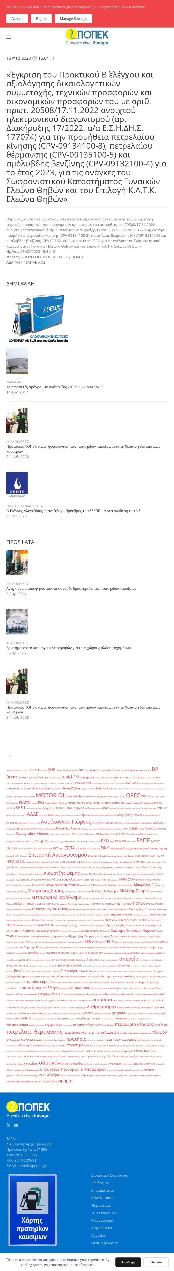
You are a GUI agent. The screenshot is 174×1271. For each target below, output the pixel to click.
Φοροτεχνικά (102, 1220)
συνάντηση (30, 1051)
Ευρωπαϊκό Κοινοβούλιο (117, 856)
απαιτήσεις (105, 960)
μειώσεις (77, 1013)
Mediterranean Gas (153, 789)
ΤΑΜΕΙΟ (160, 931)
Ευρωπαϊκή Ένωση (97, 855)
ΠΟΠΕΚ (139, 903)
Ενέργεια (129, 848)
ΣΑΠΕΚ (142, 920)
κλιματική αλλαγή (154, 1000)
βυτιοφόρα (68, 971)
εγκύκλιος (129, 976)
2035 (37, 770)
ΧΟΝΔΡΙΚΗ (162, 941)
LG (124, 789)
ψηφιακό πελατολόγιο (44, 1081)
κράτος (33, 1007)
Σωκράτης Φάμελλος (90, 931)
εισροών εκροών (39, 981)
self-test (10, 808)
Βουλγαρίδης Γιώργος (89, 829)
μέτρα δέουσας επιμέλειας (29, 1013)
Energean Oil (45, 783)
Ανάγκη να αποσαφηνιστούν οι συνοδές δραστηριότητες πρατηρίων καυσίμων (71, 588)
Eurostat (68, 783)
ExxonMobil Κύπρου (100, 783)
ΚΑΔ (22, 867)
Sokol (33, 808)
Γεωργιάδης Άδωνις (32, 833)
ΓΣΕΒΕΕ (133, 828)
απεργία (129, 958)
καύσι (90, 1000)
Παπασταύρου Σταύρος (39, 915)
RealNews (63, 803)
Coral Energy (55, 778)
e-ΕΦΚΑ (156, 777)
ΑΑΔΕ (33, 814)
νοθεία (25, 1017)
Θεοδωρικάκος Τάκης (72, 861)
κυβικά (49, 1007)
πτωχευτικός (101, 1045)
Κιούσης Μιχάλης (88, 874)
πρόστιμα (75, 1044)
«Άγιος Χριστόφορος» (15, 815)
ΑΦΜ (50, 815)
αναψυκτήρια (45, 960)
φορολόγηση (138, 1070)
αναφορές (35, 960)
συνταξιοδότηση (114, 1051)
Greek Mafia (31, 788)
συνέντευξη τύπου (52, 1051)
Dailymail (108, 778)
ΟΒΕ (39, 903)
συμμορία (20, 1051)
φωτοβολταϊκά (74, 1075)
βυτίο (57, 971)
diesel (131, 778)
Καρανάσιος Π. (144, 867)
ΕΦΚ (105, 848)
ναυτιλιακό (12, 1018)
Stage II (47, 808)
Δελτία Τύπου (102, 1197)
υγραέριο (31, 1063)
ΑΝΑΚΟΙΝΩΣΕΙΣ (17, 441)
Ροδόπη (113, 920)
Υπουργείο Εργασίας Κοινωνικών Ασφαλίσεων (47, 942)
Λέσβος (98, 880)
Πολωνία (27, 920)
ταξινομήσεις (28, 1056)
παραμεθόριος (53, 1024)
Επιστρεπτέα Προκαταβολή (152, 848)
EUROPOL (61, 783)
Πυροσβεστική (98, 920)
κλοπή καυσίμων (14, 1007)
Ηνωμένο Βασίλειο (33, 862)
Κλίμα (100, 874)
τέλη (147, 1051)
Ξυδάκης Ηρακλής (24, 903)
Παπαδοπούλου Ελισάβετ (118, 909)
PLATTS (24, 802)
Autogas (103, 770)
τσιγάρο (20, 1064)
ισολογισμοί (115, 994)
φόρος (91, 1075)
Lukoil (142, 789)
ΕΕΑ (98, 841)
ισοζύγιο (105, 994)
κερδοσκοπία (127, 1000)
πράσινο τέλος (51, 1040)
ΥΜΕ (27, 942)
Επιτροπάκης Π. (12, 856)
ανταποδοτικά (74, 959)
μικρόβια (129, 1013)
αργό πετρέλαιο (69, 965)
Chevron (31, 777)
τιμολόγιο (133, 1056)
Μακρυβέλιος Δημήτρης (60, 885)
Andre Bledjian (72, 770)
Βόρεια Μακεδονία (115, 829)
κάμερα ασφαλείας (150, 994)
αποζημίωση (144, 960)
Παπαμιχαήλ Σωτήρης (20, 915)
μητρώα (118, 1012)
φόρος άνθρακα (103, 1075)
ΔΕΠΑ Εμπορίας (89, 834)
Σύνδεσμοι (100, 1182)
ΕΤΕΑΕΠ (83, 848)
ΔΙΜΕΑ (125, 833)
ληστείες (128, 1007)
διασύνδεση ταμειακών (75, 976)
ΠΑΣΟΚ (112, 903)
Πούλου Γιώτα (39, 920)
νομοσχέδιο (62, 1018)
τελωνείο (62, 1056)
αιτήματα (125, 953)
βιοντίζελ (49, 971)
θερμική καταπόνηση (76, 994)
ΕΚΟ (105, 841)
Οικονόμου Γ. (85, 904)
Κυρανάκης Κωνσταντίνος (28, 879)
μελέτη (97, 1013)
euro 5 (53, 783)
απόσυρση (33, 966)
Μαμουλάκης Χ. (84, 885)
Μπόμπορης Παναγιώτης (134, 898)
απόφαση (42, 966)
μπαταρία (151, 1013)
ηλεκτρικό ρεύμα (30, 994)
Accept (17, 18)
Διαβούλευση (13, 841)
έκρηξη (152, 947)
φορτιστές (12, 1075)
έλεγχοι (10, 952)
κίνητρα (10, 1000)
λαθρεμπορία (80, 1007)
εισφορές (77, 982)
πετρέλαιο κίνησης (78, 1032)
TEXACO (60, 808)
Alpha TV (60, 770)
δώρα (120, 976)
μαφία (64, 1013)
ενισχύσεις (130, 982)
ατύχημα (96, 966)
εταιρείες (105, 988)
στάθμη (161, 1045)
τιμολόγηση (122, 1056)
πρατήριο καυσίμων (120, 1039)
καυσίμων (74, 1000)
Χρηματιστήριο (101, 947)
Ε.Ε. (86, 841)
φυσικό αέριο (49, 1075)
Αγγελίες (98, 1235)
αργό (54, 966)
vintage (113, 808)
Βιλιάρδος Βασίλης (46, 829)
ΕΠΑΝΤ (20, 848)
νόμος (71, 1019)
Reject (41, 18)
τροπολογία (11, 1064)
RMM (102, 803)
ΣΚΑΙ (25, 925)
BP (155, 769)
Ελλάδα (118, 848)
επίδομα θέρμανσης (147, 982)
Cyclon (97, 778)
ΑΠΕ (45, 815)
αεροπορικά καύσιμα (112, 953)
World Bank (152, 808)
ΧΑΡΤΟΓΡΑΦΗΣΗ (148, 942)
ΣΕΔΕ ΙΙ (157, 920)
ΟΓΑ (43, 904)
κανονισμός (29, 1000)
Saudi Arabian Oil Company (139, 803)
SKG (28, 808)
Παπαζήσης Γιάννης (141, 909)
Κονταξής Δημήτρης (131, 874)
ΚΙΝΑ (84, 867)
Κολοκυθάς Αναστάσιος (113, 874)
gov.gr (16, 788)
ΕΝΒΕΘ (11, 848)
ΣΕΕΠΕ (10, 925)
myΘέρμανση (102, 796)
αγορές (42, 953)
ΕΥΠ (98, 848)
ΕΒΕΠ (91, 841)
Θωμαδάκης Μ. (126, 862)
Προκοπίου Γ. (72, 920)
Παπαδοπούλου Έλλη (96, 909)
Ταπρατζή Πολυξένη (39, 936)
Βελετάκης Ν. (159, 822)
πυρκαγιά (111, 1045)
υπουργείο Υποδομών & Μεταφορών (73, 1069)
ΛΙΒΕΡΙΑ (79, 880)
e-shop (149, 778)
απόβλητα (12, 965)
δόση (115, 976)
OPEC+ (145, 796)
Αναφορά (11, 822)
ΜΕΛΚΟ (141, 880)
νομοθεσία (51, 1019)
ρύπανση (134, 1045)
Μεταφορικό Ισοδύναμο (56, 897)
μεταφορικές (106, 1013)
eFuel (26, 783)
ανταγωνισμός (59, 959)
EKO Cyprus (34, 783)
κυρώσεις (56, 1007)
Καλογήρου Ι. (129, 867)
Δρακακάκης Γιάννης (73, 841)
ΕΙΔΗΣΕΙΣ (13, 506)
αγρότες (74, 952)
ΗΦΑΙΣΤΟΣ (15, 861)
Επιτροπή (23, 856)
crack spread (87, 777)
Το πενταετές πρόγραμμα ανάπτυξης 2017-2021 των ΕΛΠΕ (54, 386)
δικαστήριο (92, 976)
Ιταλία (15, 867)
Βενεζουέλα (11, 829)
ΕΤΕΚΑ (89, 848)
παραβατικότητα (17, 1025)
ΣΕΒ (148, 920)
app (87, 770)
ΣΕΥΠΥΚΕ (19, 925)
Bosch (148, 770)
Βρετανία (103, 829)
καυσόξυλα (83, 1000)
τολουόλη (149, 1056)
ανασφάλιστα (24, 959)
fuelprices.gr (144, 783)
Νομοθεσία (100, 1205)
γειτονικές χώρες (105, 971)
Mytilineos (90, 796)
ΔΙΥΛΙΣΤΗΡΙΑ (141, 834)
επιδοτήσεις (31, 987)
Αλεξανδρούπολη (97, 815)
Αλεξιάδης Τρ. (110, 815)
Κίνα (93, 867)
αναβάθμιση (160, 953)
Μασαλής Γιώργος (126, 885)
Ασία (38, 823)
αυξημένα (113, 966)
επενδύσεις (12, 988)
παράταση (120, 1018)
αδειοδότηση (95, 952)
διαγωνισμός (46, 976)
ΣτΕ (159, 925)
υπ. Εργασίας (89, 1064)
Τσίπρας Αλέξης (129, 936)
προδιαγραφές (23, 1045)
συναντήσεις (68, 1050)
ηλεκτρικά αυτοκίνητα (129, 988)
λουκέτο (9, 1013)
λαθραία (71, 1007)
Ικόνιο (149, 862)
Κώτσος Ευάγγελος (64, 879)
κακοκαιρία (19, 1000)
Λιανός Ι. (106, 879)
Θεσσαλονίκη (105, 862)
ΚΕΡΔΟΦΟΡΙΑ (76, 867)
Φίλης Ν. (118, 942)
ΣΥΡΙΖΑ (49, 925)
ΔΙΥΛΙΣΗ (132, 834)
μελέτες (87, 1013)
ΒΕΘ (116, 823)
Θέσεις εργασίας (104, 1243)
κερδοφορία (138, 1000)
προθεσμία (38, 1045)
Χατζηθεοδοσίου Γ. (49, 947)
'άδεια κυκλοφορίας (14, 770)
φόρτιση (123, 1075)
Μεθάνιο (87, 891)
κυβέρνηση (41, 1007)
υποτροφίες (127, 1064)
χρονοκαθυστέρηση (137, 1075)
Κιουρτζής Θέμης (62, 873)
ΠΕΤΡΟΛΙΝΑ (124, 903)
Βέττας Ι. (122, 823)
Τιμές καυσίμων (104, 1212)
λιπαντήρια (146, 1007)
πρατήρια (76, 1039)
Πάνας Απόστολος (13, 909)
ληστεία (120, 1007)
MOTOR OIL (51, 795)
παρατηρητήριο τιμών (87, 1025)
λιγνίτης (136, 1007)
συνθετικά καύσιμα (96, 1050)
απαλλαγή (114, 960)
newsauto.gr (113, 796)
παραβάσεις (132, 1019)
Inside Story (90, 789)
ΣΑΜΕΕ (133, 920)
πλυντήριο (39, 1039)
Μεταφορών (87, 898)
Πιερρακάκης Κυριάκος (121, 914)
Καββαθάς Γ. (118, 867)
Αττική (94, 823)
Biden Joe (132, 770)
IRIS (111, 788)
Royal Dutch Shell (115, 802)
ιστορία (125, 994)
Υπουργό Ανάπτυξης (75, 942)
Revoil (96, 802)
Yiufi (165, 808)
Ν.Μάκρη (148, 898)
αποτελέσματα (156, 960)
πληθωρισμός (13, 1039)
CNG (40, 777)
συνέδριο (40, 1051)
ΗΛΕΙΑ (152, 856)
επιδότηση (51, 988)
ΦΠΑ (110, 941)
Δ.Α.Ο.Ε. (68, 834)
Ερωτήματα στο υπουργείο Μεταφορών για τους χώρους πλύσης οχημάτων (68, 647)
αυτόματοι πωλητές (139, 966)
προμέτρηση (50, 1045)
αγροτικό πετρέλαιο (58, 952)
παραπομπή (67, 1025)
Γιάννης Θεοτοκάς (57, 834)
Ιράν (8, 867)
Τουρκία (115, 936)
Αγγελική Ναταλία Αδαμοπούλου (66, 815)
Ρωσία (124, 920)
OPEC (133, 795)
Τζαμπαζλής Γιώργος (82, 936)
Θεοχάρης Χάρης (91, 862)
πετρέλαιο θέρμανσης (34, 1031)
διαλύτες (57, 976)
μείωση (70, 1013)
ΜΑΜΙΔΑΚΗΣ (128, 879)
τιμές (83, 1056)
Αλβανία (85, 815)
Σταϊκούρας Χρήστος (47, 931)
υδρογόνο (51, 1062)
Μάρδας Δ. (38, 884)
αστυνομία (87, 966)
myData (78, 796)
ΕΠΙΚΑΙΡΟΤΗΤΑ (32, 506)
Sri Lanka (39, 808)
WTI (159, 808)
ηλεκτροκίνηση (50, 993)
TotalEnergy (89, 808)
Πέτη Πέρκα (26, 909)
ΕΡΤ (55, 848)
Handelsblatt (56, 789)
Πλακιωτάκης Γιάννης (15, 920)
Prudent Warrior (51, 803)
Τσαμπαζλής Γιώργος (146, 936)
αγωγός (83, 952)
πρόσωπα (89, 1045)
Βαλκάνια (130, 823)
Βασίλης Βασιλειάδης (143, 823)
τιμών (141, 1056)
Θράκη (116, 862)
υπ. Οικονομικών (101, 1064)
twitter (98, 808)
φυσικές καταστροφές (29, 1075)
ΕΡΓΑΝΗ (49, 848)
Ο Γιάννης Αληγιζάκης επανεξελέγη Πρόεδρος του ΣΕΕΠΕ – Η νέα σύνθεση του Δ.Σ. (74, 510)
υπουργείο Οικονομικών (27, 1070)
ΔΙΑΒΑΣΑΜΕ (14, 382)
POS (41, 802)
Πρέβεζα (50, 920)
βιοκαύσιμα (40, 971)
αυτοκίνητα (124, 965)
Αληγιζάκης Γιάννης (129, 815)
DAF (102, 778)
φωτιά (64, 1075)
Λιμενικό (114, 880)
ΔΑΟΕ (75, 833)
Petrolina (14, 803)
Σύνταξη (106, 931)
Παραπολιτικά (56, 915)
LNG (128, 788)
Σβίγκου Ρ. (99, 925)
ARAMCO (94, 770)
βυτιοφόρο (85, 971)
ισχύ (131, 994)
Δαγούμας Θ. (152, 834)
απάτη (96, 959)
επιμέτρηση (96, 988)
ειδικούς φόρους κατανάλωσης (148, 976)
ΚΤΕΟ (89, 867)
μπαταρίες (161, 1013)
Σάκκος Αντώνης (61, 925)
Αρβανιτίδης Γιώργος (26, 823)
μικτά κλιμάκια (140, 1013)
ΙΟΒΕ (143, 861)
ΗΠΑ (162, 856)
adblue (44, 770)
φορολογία (111, 1070)
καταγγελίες (50, 1000)
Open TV (154, 796)
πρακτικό (61, 1040)
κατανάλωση (63, 1000)
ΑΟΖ (41, 815)
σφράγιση (127, 1050)
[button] (8, 37)
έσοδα (24, 953)
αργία (48, 966)
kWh (115, 789)
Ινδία (164, 862)
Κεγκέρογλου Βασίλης (25, 874)
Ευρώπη (131, 856)
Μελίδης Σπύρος (135, 890)
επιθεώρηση (64, 988)
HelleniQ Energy (73, 788)
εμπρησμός (97, 982)
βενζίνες (9, 971)
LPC (133, 789)
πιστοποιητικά (145, 1033)
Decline (156, 1262)
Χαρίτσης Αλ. (31, 947)
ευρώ (112, 988)
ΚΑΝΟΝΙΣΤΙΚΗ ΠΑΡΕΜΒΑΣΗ (48, 867)
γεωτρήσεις (118, 971)
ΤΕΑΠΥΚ (11, 936)
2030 (31, 770)
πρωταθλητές (61, 1045)
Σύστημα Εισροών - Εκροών (133, 930)
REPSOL (89, 803)
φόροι (84, 1075)
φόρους (114, 1075)
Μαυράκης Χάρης (46, 890)
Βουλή (60, 828)
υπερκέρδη (115, 1063)
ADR (52, 769)
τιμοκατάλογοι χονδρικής (100, 1056)
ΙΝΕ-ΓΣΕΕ (136, 862)
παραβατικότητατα (36, 1025)
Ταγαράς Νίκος (23, 936)
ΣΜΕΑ (30, 925)
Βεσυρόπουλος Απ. (27, 828)
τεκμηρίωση (51, 1056)
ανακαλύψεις (11, 960)
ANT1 (81, 770)
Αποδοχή (128, 1262)
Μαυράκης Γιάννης (149, 884)
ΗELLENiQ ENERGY (142, 856)
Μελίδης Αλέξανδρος (105, 891)
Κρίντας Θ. (10, 880)
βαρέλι (158, 966)
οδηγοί (96, 1018)
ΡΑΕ (106, 920)
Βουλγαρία (73, 828)
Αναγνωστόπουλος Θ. (151, 815)
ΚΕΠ (68, 867)
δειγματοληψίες (129, 971)
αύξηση (151, 966)
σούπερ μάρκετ (151, 1045)
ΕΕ (94, 841)
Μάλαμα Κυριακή (24, 885)
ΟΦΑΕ (54, 904)
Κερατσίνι (39, 874)
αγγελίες (33, 952)
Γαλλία (141, 829)
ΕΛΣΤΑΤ (155, 841)
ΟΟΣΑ (48, 904)
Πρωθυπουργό (85, 920)
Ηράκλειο (46, 862)
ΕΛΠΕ (143, 840)
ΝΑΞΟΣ (155, 898)
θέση (65, 994)
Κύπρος (46, 879)
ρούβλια (126, 1045)
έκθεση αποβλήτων (140, 947)
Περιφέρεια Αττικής (71, 915)
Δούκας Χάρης (57, 841)
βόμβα (95, 971)
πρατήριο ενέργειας (95, 1040)
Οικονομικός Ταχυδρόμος (67, 904)
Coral (46, 777)
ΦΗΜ (95, 942)
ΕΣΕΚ (61, 848)
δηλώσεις (26, 976)
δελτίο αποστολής (144, 971)
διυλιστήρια (105, 976)
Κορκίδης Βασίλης (147, 874)
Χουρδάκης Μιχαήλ (84, 947)
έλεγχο (160, 947)
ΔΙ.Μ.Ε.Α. (106, 834)
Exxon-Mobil (82, 783)
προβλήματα (142, 1040)
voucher (127, 808)
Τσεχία (157, 936)
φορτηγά (149, 1069)
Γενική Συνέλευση (155, 828)
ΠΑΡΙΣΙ (104, 904)
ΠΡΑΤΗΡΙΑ (150, 904)
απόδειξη (23, 965)
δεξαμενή (13, 976)
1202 (25, 770)
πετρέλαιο (161, 1025)
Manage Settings (73, 18)
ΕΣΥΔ (77, 848)
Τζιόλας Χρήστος (103, 936)
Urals (105, 808)
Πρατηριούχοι (61, 920)
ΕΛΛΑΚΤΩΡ (131, 841)
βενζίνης (30, 971)
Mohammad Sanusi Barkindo (24, 796)
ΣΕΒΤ (152, 920)
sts (54, 808)
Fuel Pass (131, 783)
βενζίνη (20, 970)
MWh (70, 796)
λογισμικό (158, 1007)
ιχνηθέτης (138, 994)
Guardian (44, 788)
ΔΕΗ (80, 834)
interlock (102, 788)
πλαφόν (159, 1032)
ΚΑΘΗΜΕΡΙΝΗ (30, 867)
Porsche (34, 803)
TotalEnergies (73, 808)
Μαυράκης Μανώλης (16, 891)
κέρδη (162, 994)
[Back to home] (87, 37)
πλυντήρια (27, 1039)
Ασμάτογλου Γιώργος (66, 821)
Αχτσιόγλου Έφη (106, 822)
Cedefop (22, 777)
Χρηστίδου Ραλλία (117, 947)
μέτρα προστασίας (53, 1013)
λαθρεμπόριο (101, 1006)
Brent (11, 777)
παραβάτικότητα (145, 1019)
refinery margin (76, 802)
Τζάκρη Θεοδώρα (59, 936)
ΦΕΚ (87, 941)
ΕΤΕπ (94, 848)
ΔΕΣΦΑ (99, 834)
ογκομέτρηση (83, 1018)
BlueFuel (141, 770)
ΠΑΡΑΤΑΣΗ (97, 904)
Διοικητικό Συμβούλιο (36, 841)
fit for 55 (112, 783)
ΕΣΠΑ (70, 847)
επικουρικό (80, 987)
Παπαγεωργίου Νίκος (50, 908)
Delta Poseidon (120, 777)
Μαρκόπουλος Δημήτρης (105, 885)
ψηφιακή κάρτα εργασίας (18, 1081)
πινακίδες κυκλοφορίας (129, 1033)
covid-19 (69, 776)
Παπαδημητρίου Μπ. (77, 909)
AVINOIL (111, 770)
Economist (18, 783)
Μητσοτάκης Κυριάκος (112, 898)
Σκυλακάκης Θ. (151, 925)
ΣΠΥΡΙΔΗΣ (39, 925)
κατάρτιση (39, 1000)
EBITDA (10, 783)
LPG (137, 788)
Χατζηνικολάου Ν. (67, 947)
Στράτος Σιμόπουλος (68, 931)
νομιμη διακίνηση (39, 1019)
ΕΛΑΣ (112, 841)
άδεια (129, 947)
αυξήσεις (104, 966)
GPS (21, 789)
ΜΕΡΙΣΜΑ (148, 880)
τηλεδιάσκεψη (74, 1056)
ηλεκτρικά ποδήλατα (14, 994)
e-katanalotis (140, 778)
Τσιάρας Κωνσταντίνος (15, 942)
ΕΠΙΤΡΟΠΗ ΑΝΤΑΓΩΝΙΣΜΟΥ (34, 848)
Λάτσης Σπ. (88, 879)
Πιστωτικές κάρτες (140, 915)
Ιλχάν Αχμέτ (156, 862)
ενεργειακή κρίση (118, 982)
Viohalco (120, 808)
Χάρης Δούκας (12, 947)
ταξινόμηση (41, 1056)
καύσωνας (117, 1000)
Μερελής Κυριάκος (22, 898)
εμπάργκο (87, 982)
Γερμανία (10, 834)
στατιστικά (10, 1051)
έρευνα (18, 953)
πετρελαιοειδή (107, 1032)
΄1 (25, 815)
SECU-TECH (158, 803)
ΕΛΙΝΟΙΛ (120, 841)
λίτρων (64, 1007)
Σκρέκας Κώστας (135, 925)
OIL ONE (122, 796)
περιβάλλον (108, 1025)
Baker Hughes (121, 770)
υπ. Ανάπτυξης (74, 1063)
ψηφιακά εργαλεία (153, 1075)
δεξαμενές (159, 971)
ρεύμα (119, 1045)
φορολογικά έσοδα (124, 1070)
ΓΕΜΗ (125, 829)
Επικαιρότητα (102, 1190)
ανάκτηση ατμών (147, 953)
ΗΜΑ (158, 856)
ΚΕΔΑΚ (62, 867)
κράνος (26, 1007)
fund (151, 783)
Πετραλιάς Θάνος (102, 915)
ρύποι (141, 1045)
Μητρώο (96, 898)
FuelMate (120, 783)
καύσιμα (103, 999)
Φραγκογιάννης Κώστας (131, 942)
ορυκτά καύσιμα (107, 1019)
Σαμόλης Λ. (73, 925)
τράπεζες (158, 1056)
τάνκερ (138, 1051)
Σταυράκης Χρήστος (20, 931)
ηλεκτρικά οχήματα (152, 988)
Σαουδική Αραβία (87, 925)
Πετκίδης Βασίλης (87, 915)
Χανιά (21, 947)
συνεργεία (80, 1051)
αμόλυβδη (135, 952)
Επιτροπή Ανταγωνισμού (57, 854)
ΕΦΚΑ (112, 848)
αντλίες (87, 959)
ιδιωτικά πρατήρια (93, 994)
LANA (120, 789)
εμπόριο (106, 982)
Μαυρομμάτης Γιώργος (74, 891)
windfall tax (136, 808)
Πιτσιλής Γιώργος (157, 914)
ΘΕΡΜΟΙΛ (55, 862)
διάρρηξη (36, 976)
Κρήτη (159, 873)
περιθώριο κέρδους (134, 1024)
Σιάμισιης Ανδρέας (115, 925)
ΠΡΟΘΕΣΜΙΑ (159, 904)
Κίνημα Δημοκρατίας (104, 867)
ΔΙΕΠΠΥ (115, 834)
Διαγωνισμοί (101, 1227)
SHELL (21, 807)
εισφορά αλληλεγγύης (63, 982)
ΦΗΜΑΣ (102, 942)
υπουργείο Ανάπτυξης (144, 1063)
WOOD (144, 808)
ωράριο (65, 1081)
